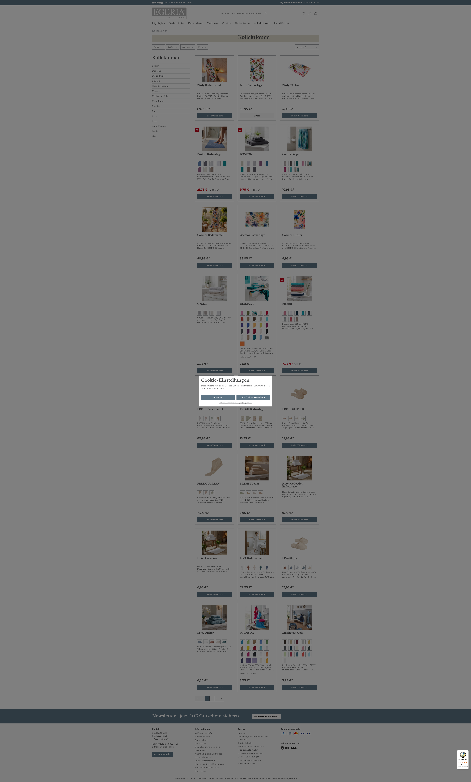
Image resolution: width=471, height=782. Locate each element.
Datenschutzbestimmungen (230, 403)
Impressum (247, 403)
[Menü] (467, 751)
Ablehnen (217, 397)
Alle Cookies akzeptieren (253, 397)
